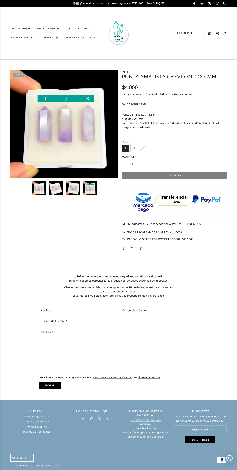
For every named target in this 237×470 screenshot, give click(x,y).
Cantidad (129, 157)
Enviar (50, 385)
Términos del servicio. (149, 377)
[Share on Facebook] (124, 248)
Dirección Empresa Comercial (145, 436)
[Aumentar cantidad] (139, 164)
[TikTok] (225, 3)
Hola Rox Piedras (145, 428)
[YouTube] (217, 3)
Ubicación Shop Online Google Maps (145, 432)
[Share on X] (132, 248)
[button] (13, 124)
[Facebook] (194, 3)
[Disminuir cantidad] (126, 164)
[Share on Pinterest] (140, 248)
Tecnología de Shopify (47, 465)
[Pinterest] (209, 3)
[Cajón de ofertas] (209, 33)
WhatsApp (145, 424)
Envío (149, 94)
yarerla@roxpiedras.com (146, 420)
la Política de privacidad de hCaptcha (112, 377)
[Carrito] (217, 33)
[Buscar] (202, 33)
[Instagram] (202, 3)
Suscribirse (200, 439)
